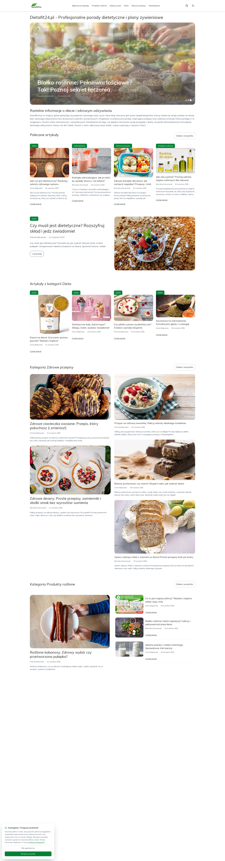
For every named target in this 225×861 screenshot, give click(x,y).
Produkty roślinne (99, 5)
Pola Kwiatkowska (121, 332)
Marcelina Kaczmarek (45, 96)
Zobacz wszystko (184, 135)
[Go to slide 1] (186, 100)
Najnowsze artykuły (80, 5)
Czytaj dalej (37, 254)
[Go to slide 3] (191, 100)
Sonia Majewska (36, 188)
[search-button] (187, 5)
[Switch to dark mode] (193, 6)
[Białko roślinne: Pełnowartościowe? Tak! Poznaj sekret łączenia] (112, 64)
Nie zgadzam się (28, 848)
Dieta (126, 5)
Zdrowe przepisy (138, 5)
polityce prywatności (37, 842)
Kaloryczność (115, 5)
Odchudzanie (154, 5)
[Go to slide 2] (188, 100)
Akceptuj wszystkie (28, 854)
